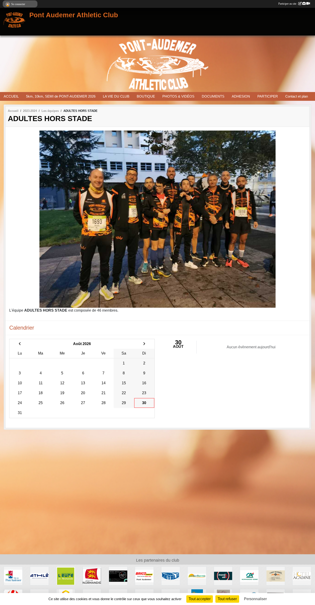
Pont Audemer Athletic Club (73, 15)
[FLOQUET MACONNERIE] (275, 576)
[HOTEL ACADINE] (301, 576)
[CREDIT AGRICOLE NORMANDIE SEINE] (249, 576)
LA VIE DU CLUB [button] (116, 96)
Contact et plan (296, 96)
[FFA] (39, 576)
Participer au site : (288, 3)
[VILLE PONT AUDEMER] (13, 576)
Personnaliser (255, 599)
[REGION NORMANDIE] (92, 576)
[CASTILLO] (118, 576)
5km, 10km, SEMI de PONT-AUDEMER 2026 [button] (60, 96)
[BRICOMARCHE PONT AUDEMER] (144, 576)
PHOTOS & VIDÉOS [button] (178, 96)
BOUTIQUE (146, 96)
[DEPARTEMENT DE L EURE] (65, 576)
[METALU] (170, 576)
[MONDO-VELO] (223, 576)
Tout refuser (227, 599)
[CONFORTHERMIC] (196, 576)
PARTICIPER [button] (267, 96)
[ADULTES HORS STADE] (157, 219)
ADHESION (241, 96)
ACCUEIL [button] (11, 96)
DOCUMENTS (213, 96)
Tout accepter (200, 599)
